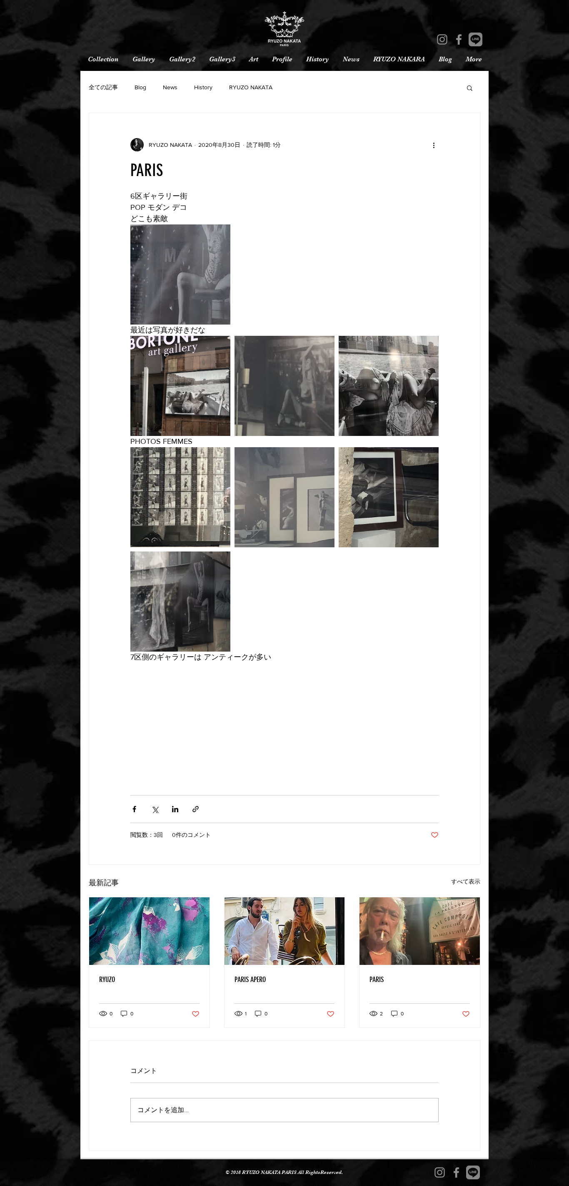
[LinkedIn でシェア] (175, 809)
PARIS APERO (250, 979)
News (170, 87)
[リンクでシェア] (196, 809)
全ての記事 (103, 87)
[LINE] (475, 39)
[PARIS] (419, 931)
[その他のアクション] (434, 145)
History (203, 87)
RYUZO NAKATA (250, 87)
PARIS (376, 979)
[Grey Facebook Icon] (459, 39)
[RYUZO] (149, 931)
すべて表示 (465, 881)
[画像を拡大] (180, 274)
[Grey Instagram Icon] (442, 39)
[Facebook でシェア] (134, 809)
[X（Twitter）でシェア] (155, 809)
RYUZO (107, 979)
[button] (470, 87)
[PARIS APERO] (285, 931)
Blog (140, 87)
